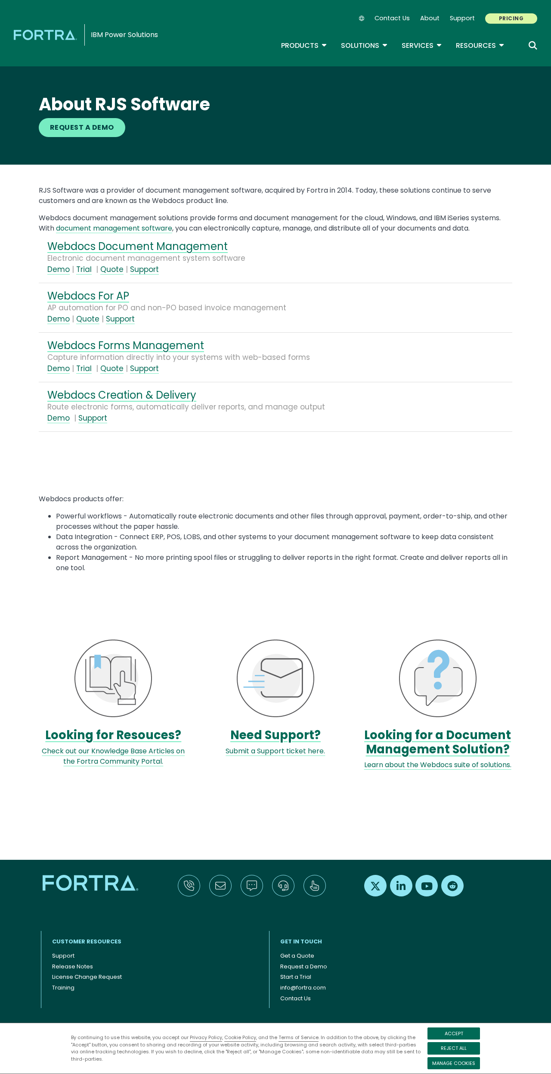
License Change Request (87, 977)
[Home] (47, 35)
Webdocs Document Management (137, 246)
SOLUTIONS (364, 45)
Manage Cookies (453, 1063)
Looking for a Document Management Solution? (437, 742)
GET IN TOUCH (301, 941)
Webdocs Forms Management (125, 345)
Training (63, 987)
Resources (480, 45)
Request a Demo (303, 966)
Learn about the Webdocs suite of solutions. (437, 765)
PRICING (511, 18)
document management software (114, 228)
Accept (454, 1033)
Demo (58, 269)
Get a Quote (297, 956)
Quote (112, 269)
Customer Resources (86, 941)
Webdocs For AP (88, 296)
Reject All (454, 1048)
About (430, 18)
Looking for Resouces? (113, 735)
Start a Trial (295, 977)
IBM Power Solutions (124, 35)
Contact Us (392, 18)
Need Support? (275, 735)
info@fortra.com (303, 987)
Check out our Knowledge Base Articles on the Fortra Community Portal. (113, 756)
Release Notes (72, 966)
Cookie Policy (240, 1037)
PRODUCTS (304, 45)
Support (462, 18)
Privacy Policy (206, 1037)
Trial (84, 269)
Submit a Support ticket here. (275, 751)
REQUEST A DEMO (82, 127)
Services (422, 45)
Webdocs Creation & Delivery (121, 395)
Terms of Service (299, 1037)
